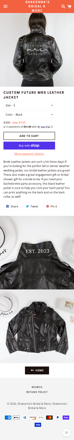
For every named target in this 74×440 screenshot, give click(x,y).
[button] (29, 126)
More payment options (29, 154)
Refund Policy (37, 392)
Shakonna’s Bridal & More (37, 6)
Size (8, 105)
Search (37, 387)
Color (9, 114)
